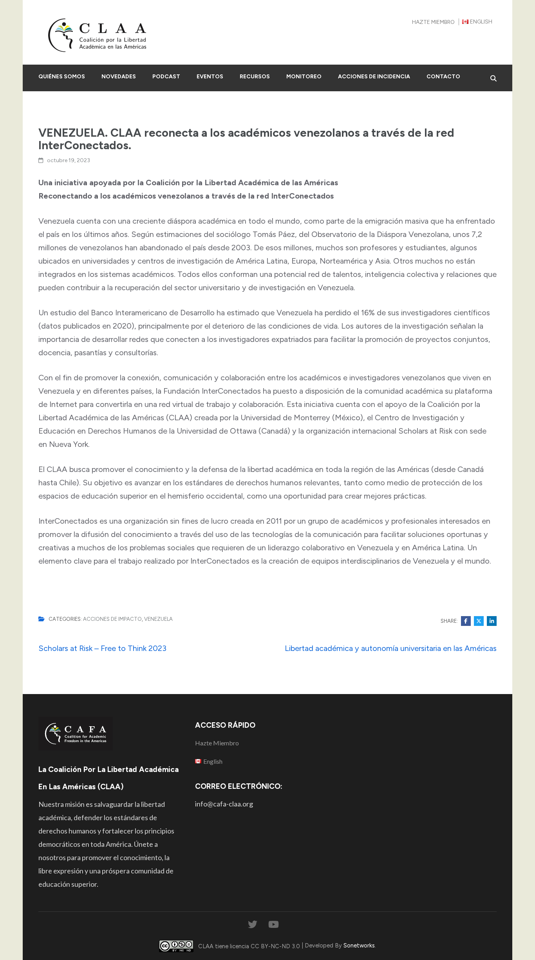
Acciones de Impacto (112, 619)
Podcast (166, 76)
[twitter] (252, 924)
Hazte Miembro (433, 22)
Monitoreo (304, 76)
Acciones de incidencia (374, 76)
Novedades (118, 76)
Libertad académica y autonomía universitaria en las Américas (391, 648)
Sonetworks (359, 945)
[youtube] (273, 924)
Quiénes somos (61, 76)
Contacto (443, 76)
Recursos (255, 76)
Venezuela (158, 619)
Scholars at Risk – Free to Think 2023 (102, 648)
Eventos (210, 76)
